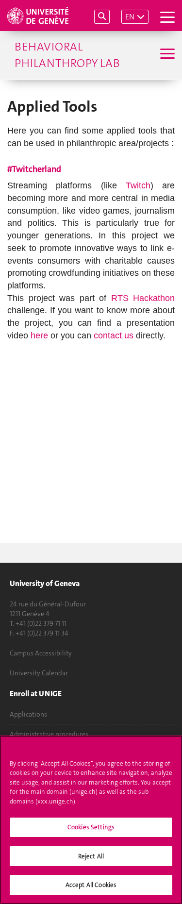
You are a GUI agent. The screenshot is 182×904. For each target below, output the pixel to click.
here (39, 335)
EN (129, 17)
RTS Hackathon (143, 298)
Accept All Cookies (91, 885)
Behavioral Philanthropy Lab (67, 55)
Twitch (138, 185)
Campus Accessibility (41, 653)
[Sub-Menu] (166, 55)
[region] (91, 820)
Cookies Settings (91, 827)
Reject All (91, 856)
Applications (28, 714)
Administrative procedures (49, 734)
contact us (113, 335)
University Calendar (39, 673)
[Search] (102, 17)
